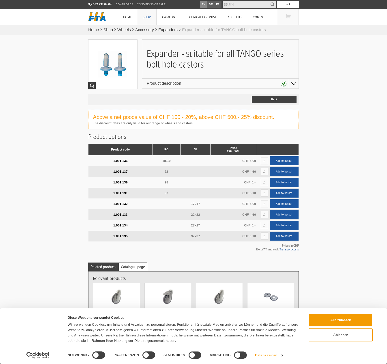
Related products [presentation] (103, 267)
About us (235, 17)
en (204, 4)
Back (274, 99)
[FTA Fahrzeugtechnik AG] (97, 16)
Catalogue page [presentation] (133, 267)
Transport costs (289, 249)
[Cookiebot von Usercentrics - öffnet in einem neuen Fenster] (38, 355)
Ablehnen (340, 335)
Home (127, 17)
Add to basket (284, 161)
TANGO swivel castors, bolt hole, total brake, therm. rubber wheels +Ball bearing (167, 316)
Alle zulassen (340, 320)
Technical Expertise (201, 17)
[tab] (103, 267)
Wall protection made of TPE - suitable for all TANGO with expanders (270, 315)
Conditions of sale (151, 4)
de (211, 4)
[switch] (145, 355)
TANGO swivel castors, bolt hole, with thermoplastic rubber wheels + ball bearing (116, 316)
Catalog (168, 17)
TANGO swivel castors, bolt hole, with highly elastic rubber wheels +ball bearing (219, 316)
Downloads (124, 4)
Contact (259, 17)
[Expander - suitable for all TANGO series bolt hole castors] (112, 64)
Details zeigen (266, 355)
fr (218, 4)
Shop (147, 17)
